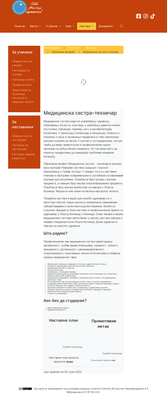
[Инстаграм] (145, 17)
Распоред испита (23, 79)
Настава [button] (85, 26)
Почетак (20, 26)
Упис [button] (68, 26)
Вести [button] (34, 26)
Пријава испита (21, 84)
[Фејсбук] (138, 17)
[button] (121, 26)
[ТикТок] (152, 17)
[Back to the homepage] (27, 7)
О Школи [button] (51, 26)
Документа (106, 26)
